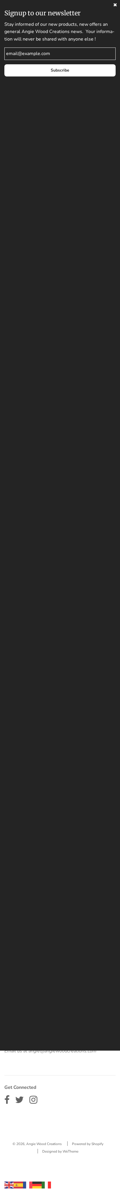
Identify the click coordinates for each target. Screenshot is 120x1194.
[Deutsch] (37, 1185)
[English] (9, 1185)
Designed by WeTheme (60, 1151)
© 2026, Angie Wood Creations (37, 1144)
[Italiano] (46, 1185)
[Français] (27, 1185)
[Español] (18, 1185)
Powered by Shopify (87, 1144)
